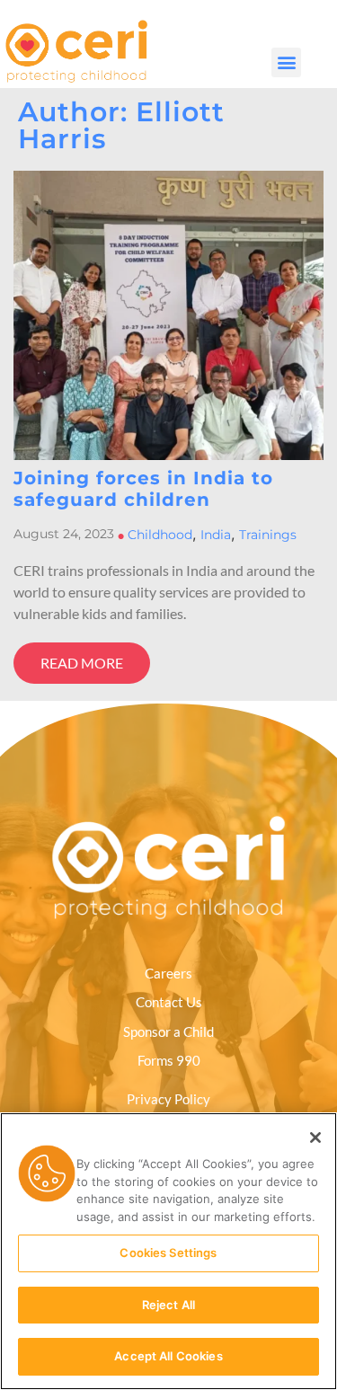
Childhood (160, 535)
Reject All (168, 1304)
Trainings (268, 535)
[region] (168, 1251)
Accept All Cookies (168, 1356)
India (215, 535)
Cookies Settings (168, 1252)
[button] (286, 62)
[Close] (315, 1137)
